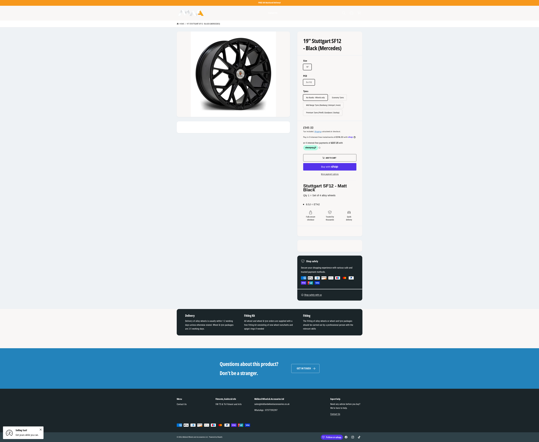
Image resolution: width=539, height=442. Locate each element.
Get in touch (304, 368)
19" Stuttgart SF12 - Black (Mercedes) (203, 24)
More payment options (330, 174)
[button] (344, 13)
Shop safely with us (313, 295)
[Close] (41, 429)
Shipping (317, 131)
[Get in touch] (351, 13)
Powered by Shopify (215, 437)
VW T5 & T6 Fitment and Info (228, 404)
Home (181, 24)
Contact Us (182, 404)
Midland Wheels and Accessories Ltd (195, 437)
